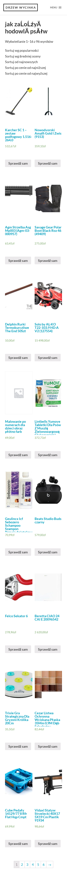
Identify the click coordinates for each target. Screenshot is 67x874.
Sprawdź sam (18, 163)
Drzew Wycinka (21, 7)
